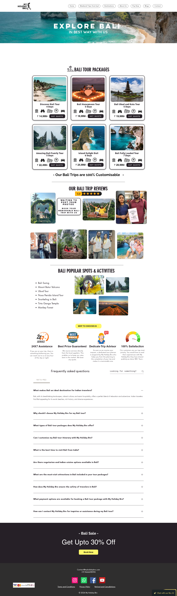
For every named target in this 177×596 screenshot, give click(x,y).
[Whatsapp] (84, 580)
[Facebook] (93, 580)
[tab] (41, 380)
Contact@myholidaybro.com (88, 570)
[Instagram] (75, 580)
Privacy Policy (85, 587)
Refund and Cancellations (105, 587)
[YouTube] (102, 580)
